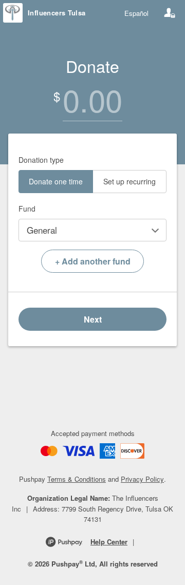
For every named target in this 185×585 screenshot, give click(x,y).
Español (136, 13)
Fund (26, 208)
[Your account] (169, 13)
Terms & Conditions (76, 479)
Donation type (41, 160)
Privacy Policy (142, 479)
